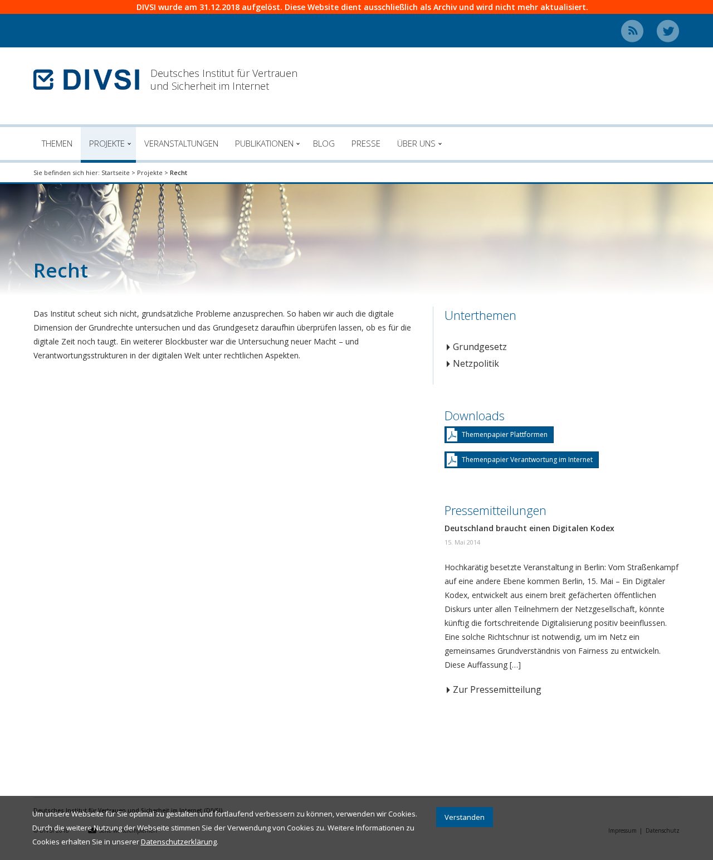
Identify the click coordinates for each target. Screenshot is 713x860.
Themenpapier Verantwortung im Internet (527, 459)
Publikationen (264, 143)
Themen (57, 143)
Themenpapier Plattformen (505, 434)
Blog (324, 143)
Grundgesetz (480, 347)
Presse (365, 143)
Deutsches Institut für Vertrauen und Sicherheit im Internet (223, 80)
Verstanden (465, 817)
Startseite (115, 172)
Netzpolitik (476, 363)
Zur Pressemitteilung (497, 689)
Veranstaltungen (181, 143)
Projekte (107, 143)
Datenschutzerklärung (179, 842)
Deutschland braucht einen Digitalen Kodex (529, 528)
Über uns (416, 143)
